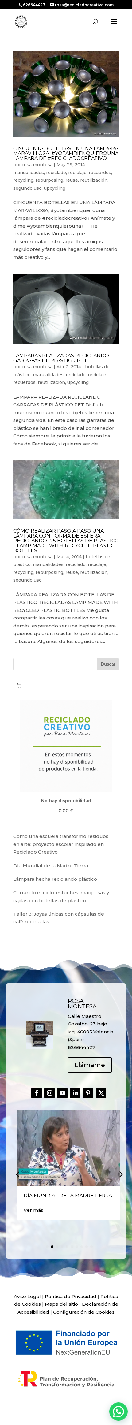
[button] (120, 1173)
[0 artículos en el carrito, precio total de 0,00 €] (19, 685)
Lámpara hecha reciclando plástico (55, 879)
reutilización (93, 180)
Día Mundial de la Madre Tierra (50, 866)
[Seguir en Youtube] (62, 1093)
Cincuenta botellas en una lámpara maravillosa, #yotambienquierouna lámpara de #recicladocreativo (65, 153)
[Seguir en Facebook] (36, 1093)
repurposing (49, 180)
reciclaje (77, 172)
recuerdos (100, 172)
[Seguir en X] (101, 1093)
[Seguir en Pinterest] (88, 1093)
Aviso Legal (27, 1296)
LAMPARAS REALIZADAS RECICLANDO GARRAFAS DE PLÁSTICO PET (61, 358)
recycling (23, 180)
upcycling (54, 188)
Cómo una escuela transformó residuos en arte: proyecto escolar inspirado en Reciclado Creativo (60, 844)
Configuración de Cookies (84, 1312)
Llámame (90, 1065)
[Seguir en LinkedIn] (75, 1093)
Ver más (33, 1210)
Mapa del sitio (61, 1304)
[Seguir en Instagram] (49, 1093)
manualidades (28, 172)
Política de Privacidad (70, 1296)
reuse (71, 180)
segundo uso (27, 188)
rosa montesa (37, 164)
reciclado (56, 172)
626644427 (34, 4)
